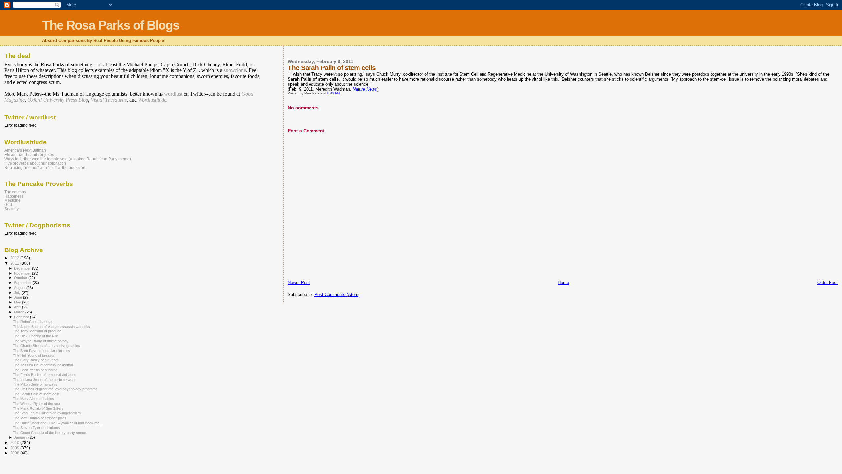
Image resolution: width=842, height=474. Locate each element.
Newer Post (299, 282)
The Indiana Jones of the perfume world (44, 380)
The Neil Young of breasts (33, 355)
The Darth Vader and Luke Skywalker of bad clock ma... (57, 423)
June (18, 297)
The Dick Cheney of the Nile (35, 336)
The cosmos (15, 192)
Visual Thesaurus (109, 100)
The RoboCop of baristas (33, 322)
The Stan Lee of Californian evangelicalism (47, 413)
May (18, 302)
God (8, 204)
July (18, 293)
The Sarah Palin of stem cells (36, 394)
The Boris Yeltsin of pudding (35, 370)
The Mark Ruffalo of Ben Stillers (38, 408)
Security (11, 209)
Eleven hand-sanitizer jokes (29, 154)
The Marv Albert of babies (33, 399)
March (19, 312)
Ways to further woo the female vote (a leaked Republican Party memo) (67, 159)
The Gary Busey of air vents (36, 360)
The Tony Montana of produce (37, 331)
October (21, 278)
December (23, 268)
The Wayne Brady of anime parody (41, 341)
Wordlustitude (152, 100)
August (20, 288)
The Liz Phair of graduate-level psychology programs (55, 389)
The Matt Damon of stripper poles (39, 418)
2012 (15, 258)
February (22, 317)
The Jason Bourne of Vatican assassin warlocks (51, 327)
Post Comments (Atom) (336, 294)
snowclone (235, 70)
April (18, 307)
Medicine (12, 200)
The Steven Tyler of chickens (36, 428)
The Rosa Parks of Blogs (110, 25)
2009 (15, 448)
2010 (15, 442)
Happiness (14, 196)
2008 (15, 453)
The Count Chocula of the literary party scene (49, 432)
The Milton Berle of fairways (35, 384)
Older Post (827, 282)
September (23, 283)
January (21, 437)
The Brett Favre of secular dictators (41, 351)
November (23, 273)
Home (563, 282)
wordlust (173, 94)
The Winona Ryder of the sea (36, 404)
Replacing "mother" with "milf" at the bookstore (45, 167)
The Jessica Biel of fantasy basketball (43, 365)
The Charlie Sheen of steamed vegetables (46, 346)
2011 (15, 263)
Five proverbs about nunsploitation (35, 163)
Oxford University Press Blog (57, 100)
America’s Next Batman (25, 150)
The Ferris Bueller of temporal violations (44, 375)
